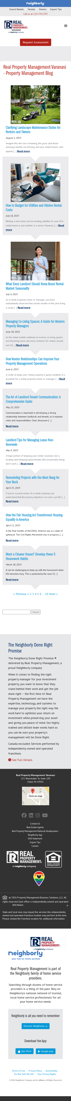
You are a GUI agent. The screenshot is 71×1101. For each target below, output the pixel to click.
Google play (46, 1051)
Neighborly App (35, 835)
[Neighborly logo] (35, 3)
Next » (53, 594)
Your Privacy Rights (46, 1074)
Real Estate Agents (35, 827)
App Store (26, 1051)
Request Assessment (36, 42)
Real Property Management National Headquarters (35, 831)
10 (46, 594)
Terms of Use (18, 1070)
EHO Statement (35, 838)
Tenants (31, 9)
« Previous (19, 594)
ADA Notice (17, 904)
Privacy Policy (35, 1070)
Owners (43, 9)
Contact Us (35, 823)
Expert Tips (56, 9)
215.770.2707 (41, 13)
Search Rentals (16, 9)
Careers (35, 846)
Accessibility (51, 1070)
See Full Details (22, 760)
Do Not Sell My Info (24, 1074)
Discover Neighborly (34, 1025)
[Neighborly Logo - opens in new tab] (35, 954)
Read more (23, 151)
